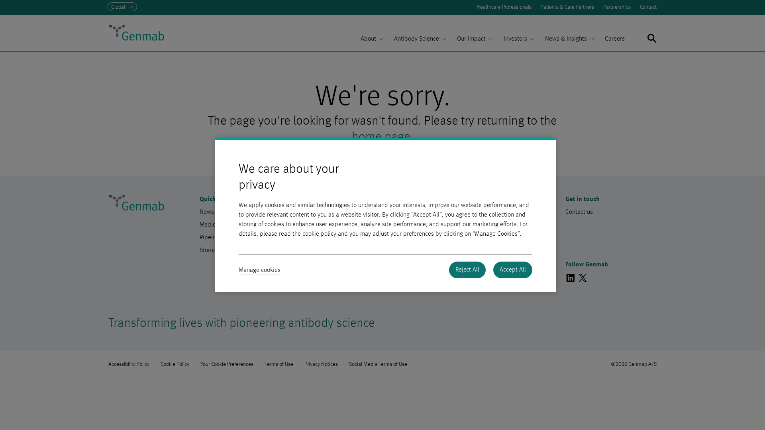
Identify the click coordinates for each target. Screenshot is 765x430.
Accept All (513, 270)
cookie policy (319, 234)
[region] (385, 215)
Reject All (467, 270)
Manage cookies (260, 270)
